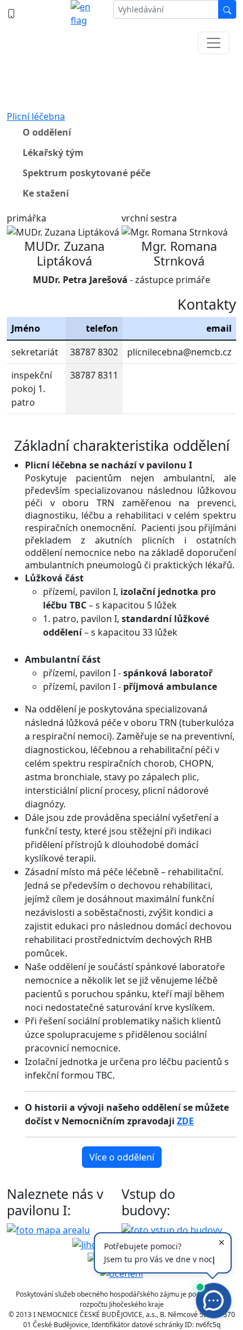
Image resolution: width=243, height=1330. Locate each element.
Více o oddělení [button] (121, 1157)
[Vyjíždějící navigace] (213, 43)
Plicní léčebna (36, 116)
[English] (87, 13)
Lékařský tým (53, 152)
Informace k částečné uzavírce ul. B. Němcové (122, 79)
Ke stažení (46, 193)
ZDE (185, 1121)
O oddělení (47, 132)
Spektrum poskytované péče (86, 173)
